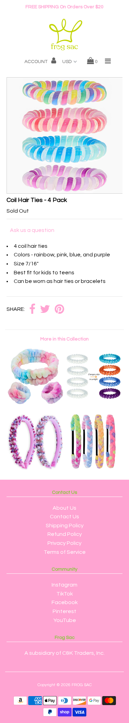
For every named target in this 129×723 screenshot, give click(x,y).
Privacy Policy (64, 543)
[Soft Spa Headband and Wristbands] (35, 402)
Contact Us (64, 516)
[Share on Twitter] (45, 310)
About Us (64, 508)
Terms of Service (65, 552)
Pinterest (64, 611)
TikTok (64, 594)
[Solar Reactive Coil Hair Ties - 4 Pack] (93, 402)
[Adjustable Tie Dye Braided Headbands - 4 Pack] (93, 468)
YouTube (64, 620)
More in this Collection (64, 339)
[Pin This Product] (59, 310)
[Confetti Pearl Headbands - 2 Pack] (35, 468)
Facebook (65, 602)
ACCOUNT (36, 61)
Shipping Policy (65, 525)
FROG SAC (82, 685)
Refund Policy (64, 534)
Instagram (64, 585)
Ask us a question (32, 230)
